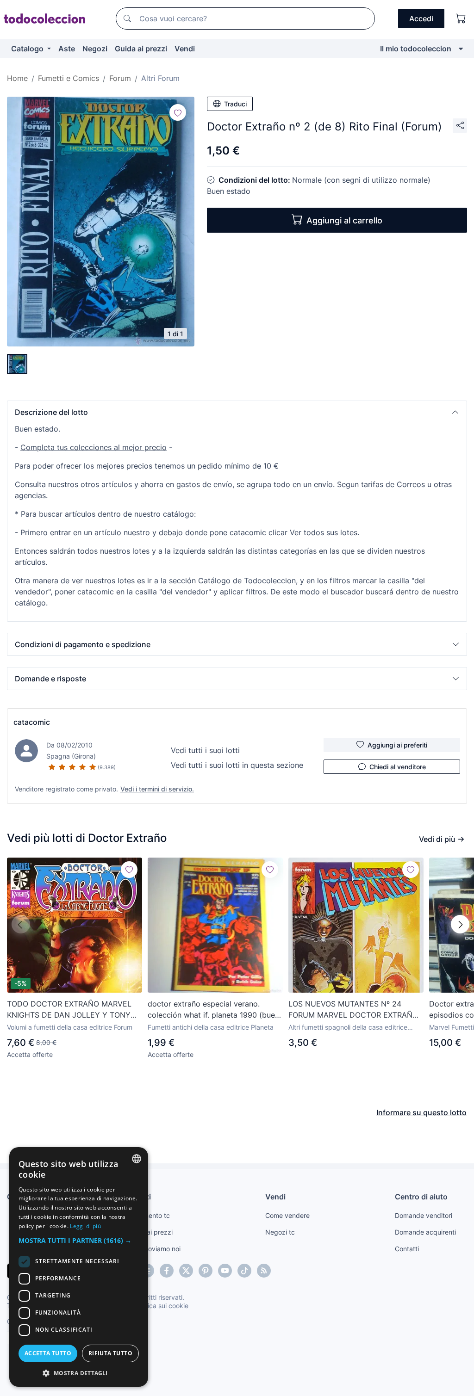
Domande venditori (423, 1215)
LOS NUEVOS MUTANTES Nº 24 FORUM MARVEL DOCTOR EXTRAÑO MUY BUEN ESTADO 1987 (353, 1009)
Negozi (94, 48)
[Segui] (177, 112)
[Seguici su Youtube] (225, 1271)
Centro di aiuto (421, 1196)
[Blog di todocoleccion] (264, 1271)
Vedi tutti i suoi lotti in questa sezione (237, 765)
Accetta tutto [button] (48, 1353)
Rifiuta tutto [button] (110, 1353)
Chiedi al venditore (397, 767)
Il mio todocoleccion (415, 48)
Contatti (407, 1249)
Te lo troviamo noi (154, 1249)
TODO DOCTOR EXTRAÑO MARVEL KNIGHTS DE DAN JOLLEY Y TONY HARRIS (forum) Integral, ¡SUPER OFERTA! (69, 1009)
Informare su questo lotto (421, 1112)
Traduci (235, 104)
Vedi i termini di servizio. (157, 789)
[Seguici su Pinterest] (205, 1271)
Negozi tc (280, 1232)
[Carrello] (461, 18)
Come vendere (287, 1215)
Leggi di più (85, 1226)
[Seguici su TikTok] (244, 1271)
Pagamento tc (148, 1215)
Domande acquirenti (425, 1232)
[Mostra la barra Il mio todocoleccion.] (461, 48)
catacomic (31, 722)
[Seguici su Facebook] (167, 1271)
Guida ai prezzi (141, 48)
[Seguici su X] (186, 1271)
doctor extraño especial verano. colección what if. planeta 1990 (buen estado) (213, 1009)
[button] (237, 412)
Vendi (185, 48)
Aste (66, 48)
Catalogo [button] (28, 48)
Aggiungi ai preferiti (397, 745)
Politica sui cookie (161, 1306)
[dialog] (78, 1267)
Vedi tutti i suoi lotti (205, 750)
